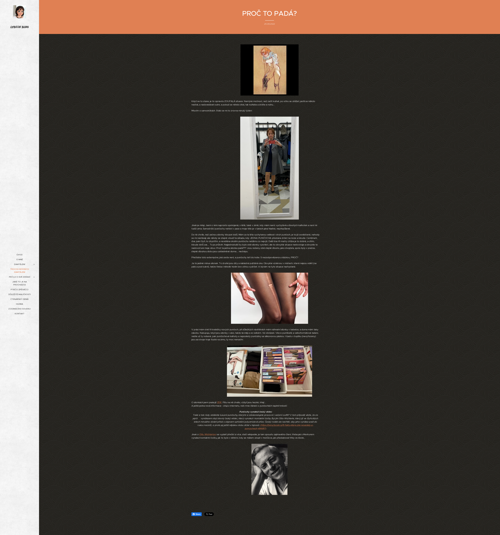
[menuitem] (19, 254)
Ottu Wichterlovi (207, 434)
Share (198, 514)
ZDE (219, 402)
